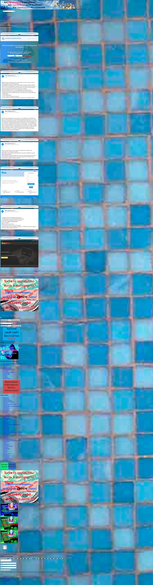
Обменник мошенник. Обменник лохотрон (11, 406)
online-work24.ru (6, 422)
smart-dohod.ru (6, 444)
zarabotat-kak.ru (6, 456)
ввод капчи (5, 365)
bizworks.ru (5, 450)
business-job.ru (6, 454)
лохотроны (5, 19)
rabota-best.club (6, 428)
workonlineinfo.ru (6, 448)
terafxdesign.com (6, 449)
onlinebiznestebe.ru (6, 455)
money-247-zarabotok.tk (7, 400)
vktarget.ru (5, 452)
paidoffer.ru (5, 437)
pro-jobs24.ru (5, 419)
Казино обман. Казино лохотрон (9, 404)
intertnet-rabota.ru (6, 410)
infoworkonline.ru (6, 408)
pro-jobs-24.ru (5, 447)
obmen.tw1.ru (5, 436)
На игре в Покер (6, 374)
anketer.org (5, 421)
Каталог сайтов (6, 17)
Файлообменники (6, 364)
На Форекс (5, 375)
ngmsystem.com (6, 430)
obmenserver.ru (6, 433)
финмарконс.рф (6, 418)
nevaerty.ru (5, 442)
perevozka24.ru (6, 411)
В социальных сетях (7, 367)
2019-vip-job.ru (6, 398)
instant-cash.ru (5, 425)
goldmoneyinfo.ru (6, 443)
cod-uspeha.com (6, 405)
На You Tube (5, 371)
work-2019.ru (5, 435)
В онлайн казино (6, 373)
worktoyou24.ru (6, 426)
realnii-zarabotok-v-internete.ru (9, 401)
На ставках (5, 376)
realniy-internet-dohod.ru (7, 439)
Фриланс (5, 366)
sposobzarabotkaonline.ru (7, 445)
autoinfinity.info (6, 407)
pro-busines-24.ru (6, 457)
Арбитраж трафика (7, 378)
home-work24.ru (6, 429)
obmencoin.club (6, 397)
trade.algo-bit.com (6, 438)
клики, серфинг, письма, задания (9, 363)
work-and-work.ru (6, 413)
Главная (4, 14)
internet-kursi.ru (6, 423)
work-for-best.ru (6, 409)
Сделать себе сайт (6, 18)
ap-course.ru (5, 402)
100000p (4, 583)
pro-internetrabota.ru (7, 414)
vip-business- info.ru (7, 453)
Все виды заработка (7, 16)
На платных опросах (7, 368)
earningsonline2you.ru (7, 458)
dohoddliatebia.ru (6, 441)
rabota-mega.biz (6, 460)
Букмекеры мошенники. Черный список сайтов (12, 431)
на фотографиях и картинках (9, 372)
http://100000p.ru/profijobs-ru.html (27, 273)
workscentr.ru (5, 420)
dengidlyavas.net (6, 434)
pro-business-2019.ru (7, 399)
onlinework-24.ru (6, 416)
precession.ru (5, 412)
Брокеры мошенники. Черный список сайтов (12, 440)
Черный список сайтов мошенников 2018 (11, 424)
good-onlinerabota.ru (7, 415)
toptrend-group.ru (6, 427)
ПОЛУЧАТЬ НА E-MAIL (16, 325)
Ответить (14, 554)
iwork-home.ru (5, 459)
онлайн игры (5, 377)
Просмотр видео (6, 370)
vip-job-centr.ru (6, 451)
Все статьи (5, 15)
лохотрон (14, 23)
